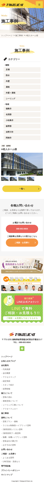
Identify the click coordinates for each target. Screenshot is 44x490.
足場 (8, 69)
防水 (8, 75)
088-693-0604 (22, 229)
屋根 (8, 87)
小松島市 (9, 120)
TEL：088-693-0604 (22, 342)
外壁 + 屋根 (10, 93)
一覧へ (22, 189)
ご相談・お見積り (22, 243)
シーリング (10, 99)
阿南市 (8, 138)
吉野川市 (9, 132)
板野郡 (8, 126)
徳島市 (8, 109)
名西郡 (8, 114)
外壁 (8, 81)
